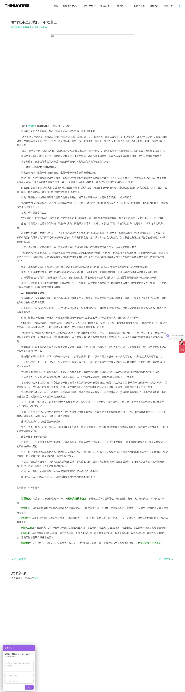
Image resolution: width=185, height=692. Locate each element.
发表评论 (15, 27)
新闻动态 (121, 5)
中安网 (31, 126)
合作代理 (154, 5)
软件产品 (88, 5)
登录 (36, 578)
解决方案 (105, 5)
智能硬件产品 (70, 5)
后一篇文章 (166, 559)
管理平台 (168, 5)
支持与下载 (139, 5)
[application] (78, 5)
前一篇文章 (19, 559)
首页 (56, 5)
